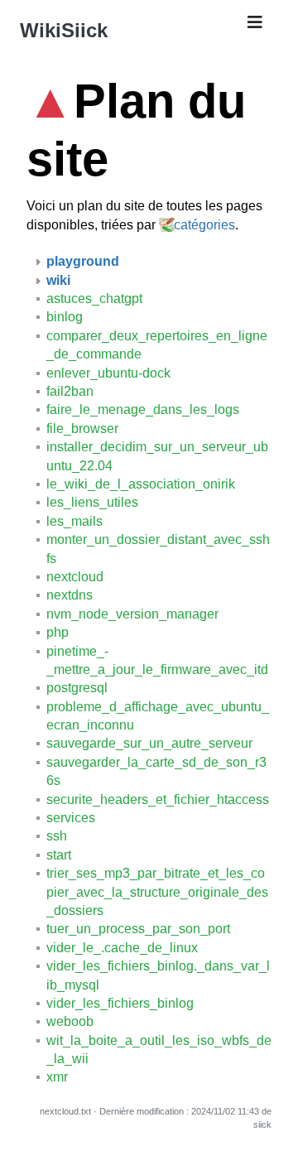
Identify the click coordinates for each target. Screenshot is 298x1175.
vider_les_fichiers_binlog (120, 1003)
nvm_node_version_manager (132, 614)
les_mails (74, 521)
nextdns (69, 595)
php (57, 632)
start (58, 855)
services (70, 818)
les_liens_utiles (92, 502)
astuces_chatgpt (94, 298)
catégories (204, 225)
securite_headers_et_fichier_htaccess (157, 799)
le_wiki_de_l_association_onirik (140, 484)
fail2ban (70, 391)
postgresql (77, 688)
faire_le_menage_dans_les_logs (142, 409)
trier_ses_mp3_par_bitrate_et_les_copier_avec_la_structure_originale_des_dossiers (157, 891)
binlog (64, 317)
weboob (70, 1021)
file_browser (82, 428)
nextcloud (74, 577)
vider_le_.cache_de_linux (122, 948)
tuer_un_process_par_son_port (138, 929)
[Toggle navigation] (255, 26)
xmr (57, 1077)
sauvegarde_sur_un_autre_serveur (149, 743)
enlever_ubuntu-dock (108, 373)
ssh (56, 836)
